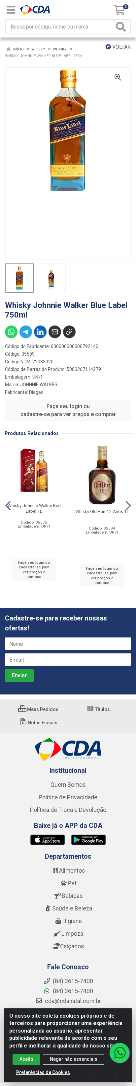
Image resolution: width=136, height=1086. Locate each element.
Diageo (36, 392)
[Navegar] (8, 506)
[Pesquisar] (122, 27)
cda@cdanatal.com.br (72, 1001)
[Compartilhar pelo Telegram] (25, 332)
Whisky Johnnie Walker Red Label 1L (34, 508)
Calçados (72, 946)
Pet (72, 883)
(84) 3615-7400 (72, 991)
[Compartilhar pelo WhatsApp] (11, 332)
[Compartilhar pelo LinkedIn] (40, 332)
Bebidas (72, 896)
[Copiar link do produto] (69, 332)
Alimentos (72, 870)
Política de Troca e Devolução (68, 810)
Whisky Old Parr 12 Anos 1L (102, 511)
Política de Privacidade (68, 797)
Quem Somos (68, 784)
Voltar (121, 47)
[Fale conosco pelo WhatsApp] (119, 1053)
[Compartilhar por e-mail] (55, 332)
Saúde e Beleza (72, 908)
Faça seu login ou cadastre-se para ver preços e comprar (68, 410)
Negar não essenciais (73, 1059)
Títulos (102, 709)
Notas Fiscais (42, 722)
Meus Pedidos (42, 709)
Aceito (26, 1059)
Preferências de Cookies (43, 1072)
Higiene (72, 921)
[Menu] (11, 10)
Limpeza (72, 933)
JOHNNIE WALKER (38, 384)
